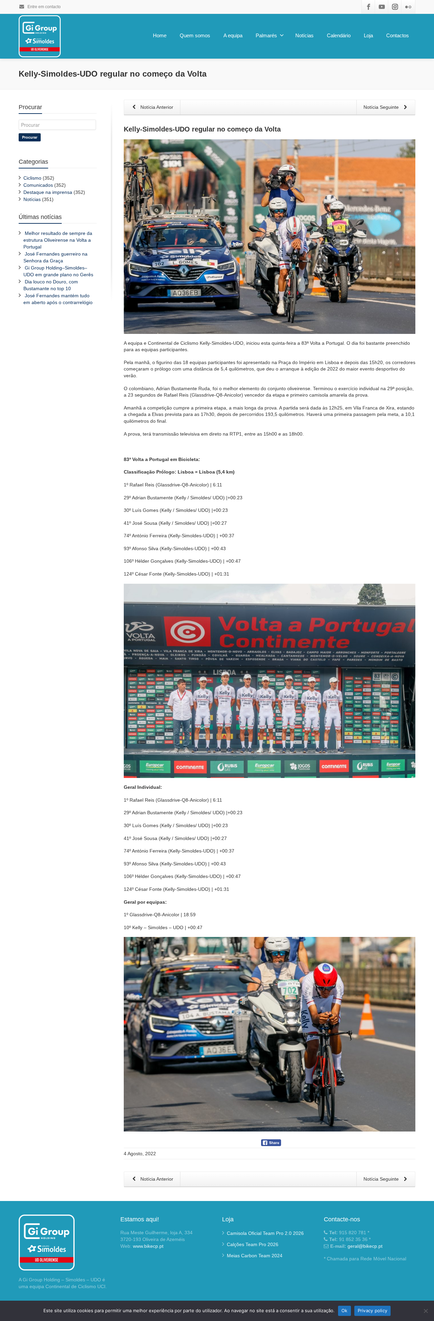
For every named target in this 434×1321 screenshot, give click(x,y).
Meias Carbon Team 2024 (254, 1255)
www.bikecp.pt (148, 1246)
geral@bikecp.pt (365, 1246)
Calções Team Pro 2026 (252, 1244)
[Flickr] (408, 7)
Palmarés (266, 35)
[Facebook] (368, 7)
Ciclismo (32, 178)
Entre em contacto (43, 6)
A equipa (232, 35)
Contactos (397, 35)
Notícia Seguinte (381, 107)
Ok (344, 1310)
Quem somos (195, 35)
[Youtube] (382, 7)
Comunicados (38, 185)
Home (159, 35)
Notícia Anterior (156, 107)
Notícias (304, 35)
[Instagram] (395, 7)
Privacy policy (373, 1310)
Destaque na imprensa (47, 192)
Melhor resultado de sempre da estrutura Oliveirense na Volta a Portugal (57, 240)
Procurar (29, 137)
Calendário (339, 35)
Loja (368, 35)
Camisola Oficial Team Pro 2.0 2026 (265, 1233)
